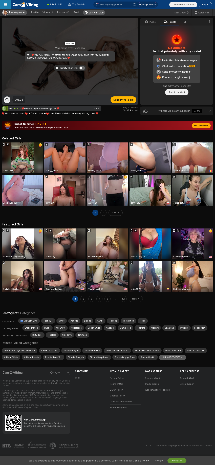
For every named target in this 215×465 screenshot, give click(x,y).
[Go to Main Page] (27, 4)
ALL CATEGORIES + (173, 357)
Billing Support (187, 384)
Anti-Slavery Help (118, 407)
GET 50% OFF (201, 125)
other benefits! (182, 86)
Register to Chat (177, 92)
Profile (34, 12)
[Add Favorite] (7, 99)
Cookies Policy (117, 396)
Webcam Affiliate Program (157, 390)
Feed (76, 12)
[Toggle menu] (5, 4)
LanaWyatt (9, 313)
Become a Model (153, 378)
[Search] (135, 4)
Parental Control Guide (121, 401)
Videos (47, 12)
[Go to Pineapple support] (53, 445)
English (56, 372)
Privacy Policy (117, 378)
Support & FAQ (187, 378)
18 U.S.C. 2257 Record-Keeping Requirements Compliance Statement (178, 446)
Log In (205, 4)
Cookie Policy (141, 460)
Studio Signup (152, 384)
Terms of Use (116, 384)
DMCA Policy (116, 390)
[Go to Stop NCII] (69, 446)
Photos (63, 12)
